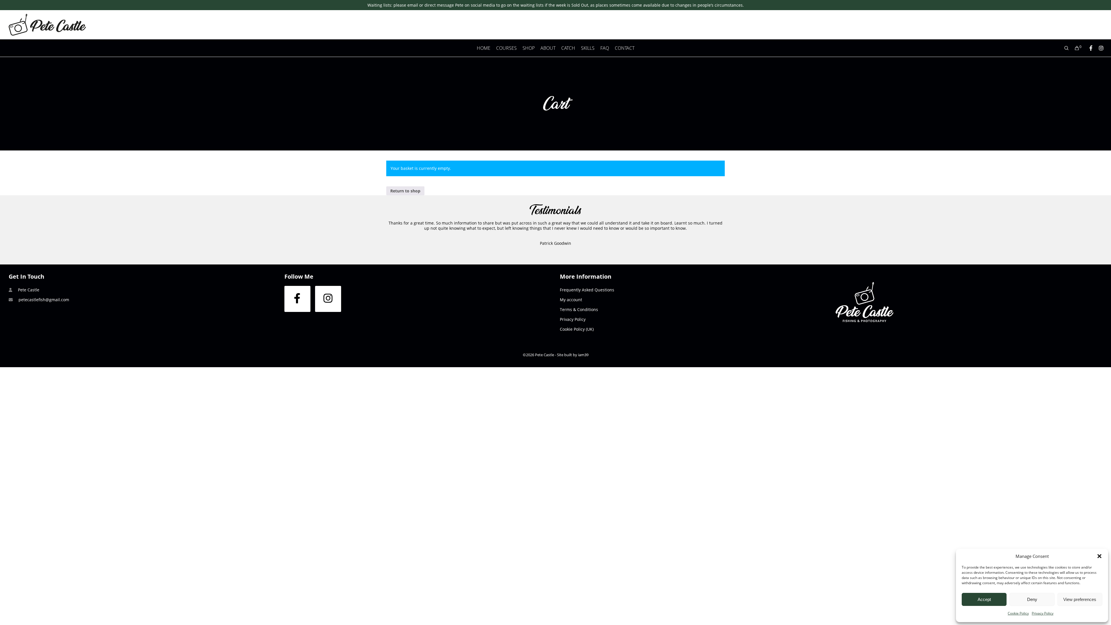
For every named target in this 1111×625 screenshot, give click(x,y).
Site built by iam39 (572, 354)
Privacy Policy (1042, 613)
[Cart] (1074, 48)
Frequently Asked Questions (587, 290)
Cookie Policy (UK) (577, 329)
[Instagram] (1098, 48)
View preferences (1079, 599)
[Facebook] (1088, 48)
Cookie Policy (1018, 613)
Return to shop (405, 191)
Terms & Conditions (579, 309)
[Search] (1064, 48)
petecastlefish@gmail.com (44, 299)
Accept (984, 599)
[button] (1099, 556)
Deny (1032, 599)
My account (571, 299)
